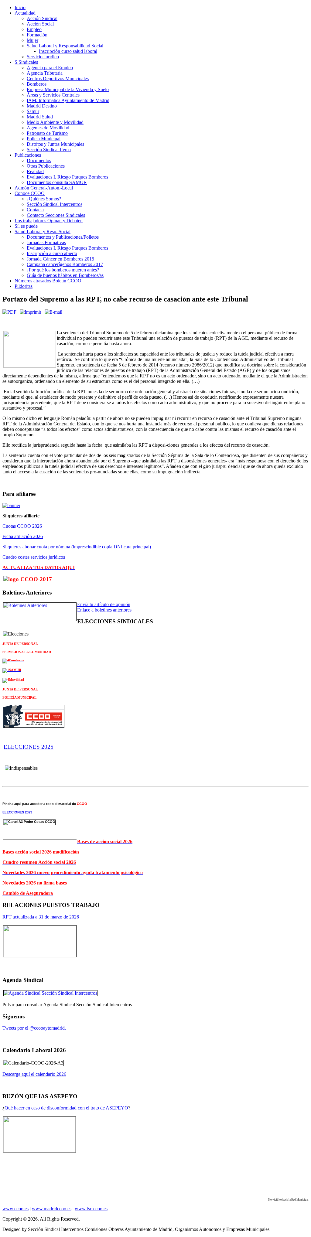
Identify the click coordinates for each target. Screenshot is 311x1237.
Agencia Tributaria (45, 73)
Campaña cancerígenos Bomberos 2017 (65, 264)
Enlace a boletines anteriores (104, 609)
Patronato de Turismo (47, 133)
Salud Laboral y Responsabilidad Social (65, 45)
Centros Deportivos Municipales (58, 78)
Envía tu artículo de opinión (103, 604)
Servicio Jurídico (43, 56)
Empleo (34, 29)
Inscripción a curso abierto (52, 253)
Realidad (35, 171)
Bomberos (36, 84)
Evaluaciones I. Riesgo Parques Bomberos (67, 176)
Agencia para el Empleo (50, 67)
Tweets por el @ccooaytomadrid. (34, 1028)
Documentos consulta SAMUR (57, 182)
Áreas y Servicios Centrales (53, 94)
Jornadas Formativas (46, 242)
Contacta (35, 209)
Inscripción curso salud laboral (68, 51)
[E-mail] (53, 312)
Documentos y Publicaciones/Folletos (63, 237)
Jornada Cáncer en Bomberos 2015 (60, 258)
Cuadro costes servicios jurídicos (33, 557)
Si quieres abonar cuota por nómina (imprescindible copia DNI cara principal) (76, 546)
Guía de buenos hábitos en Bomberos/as (65, 275)
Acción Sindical (42, 18)
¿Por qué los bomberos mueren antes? (63, 269)
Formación (37, 34)
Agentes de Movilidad (48, 127)
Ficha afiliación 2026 (22, 536)
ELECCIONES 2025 (28, 747)
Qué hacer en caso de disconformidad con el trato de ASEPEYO (66, 1107)
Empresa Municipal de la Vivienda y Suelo (68, 89)
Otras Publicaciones (46, 166)
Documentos (39, 160)
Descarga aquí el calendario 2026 (34, 1074)
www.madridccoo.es (51, 1208)
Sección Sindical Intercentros (54, 204)
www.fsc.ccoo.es (91, 1208)
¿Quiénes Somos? (44, 198)
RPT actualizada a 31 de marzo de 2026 (40, 916)
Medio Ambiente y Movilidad (55, 122)
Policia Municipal (43, 138)
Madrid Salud (40, 116)
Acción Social (40, 23)
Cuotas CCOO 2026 (22, 526)
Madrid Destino (42, 105)
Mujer (32, 40)
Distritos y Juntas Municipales (55, 144)
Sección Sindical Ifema (49, 149)
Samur (33, 111)
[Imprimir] (30, 312)
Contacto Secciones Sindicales (56, 215)
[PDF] (9, 312)
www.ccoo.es (15, 1208)
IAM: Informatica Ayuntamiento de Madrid (68, 100)
